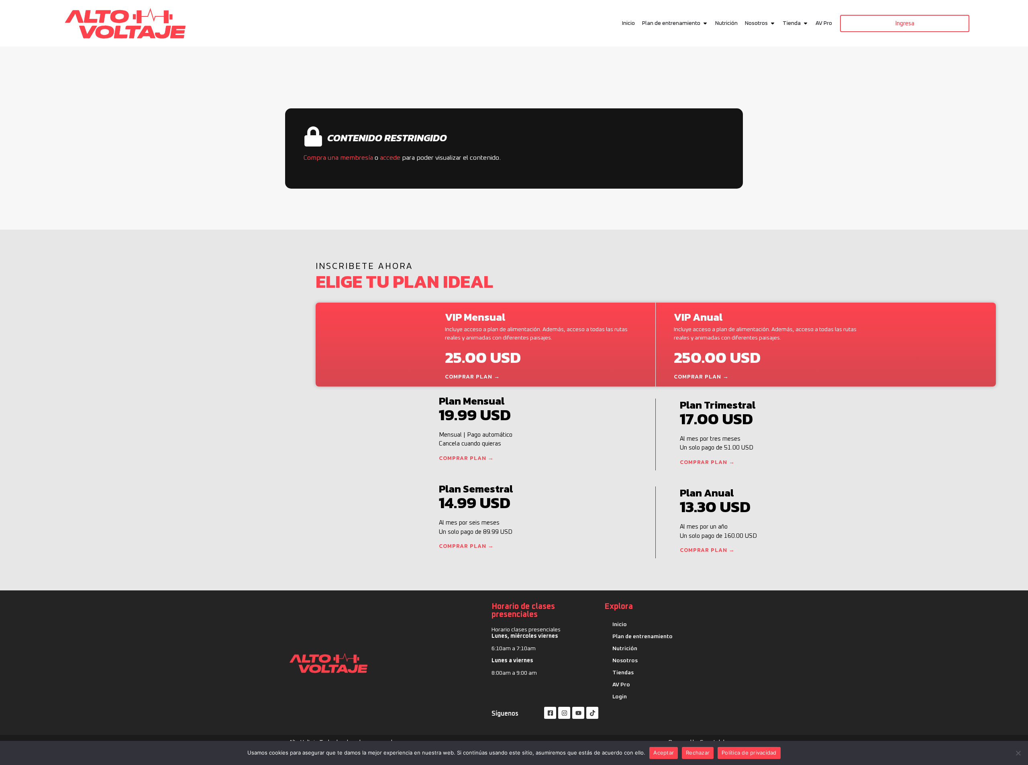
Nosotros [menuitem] (756, 23)
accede (390, 158)
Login (619, 697)
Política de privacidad (749, 752)
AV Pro (621, 685)
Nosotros (625, 660)
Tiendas (623, 672)
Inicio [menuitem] (628, 23)
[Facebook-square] (550, 713)
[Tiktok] (592, 713)
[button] (705, 23)
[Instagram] (564, 713)
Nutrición (624, 648)
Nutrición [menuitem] (726, 23)
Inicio (619, 624)
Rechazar (698, 752)
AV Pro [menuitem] (824, 23)
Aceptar (663, 752)
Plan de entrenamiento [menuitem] (671, 23)
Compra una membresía (338, 158)
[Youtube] (578, 713)
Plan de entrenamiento (642, 636)
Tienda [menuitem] (792, 23)
